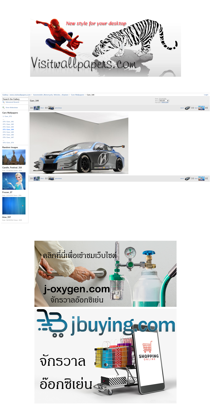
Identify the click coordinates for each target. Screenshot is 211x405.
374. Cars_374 (8, 142)
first (42, 108)
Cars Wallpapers (77, 95)
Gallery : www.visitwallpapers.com (16, 95)
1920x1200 (164, 102)
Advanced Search (12, 102)
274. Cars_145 (8, 132)
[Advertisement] (105, 10)
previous (58, 108)
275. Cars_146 (8, 135)
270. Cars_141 (8, 121)
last (196, 108)
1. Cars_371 (7, 116)
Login (206, 95)
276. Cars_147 (8, 137)
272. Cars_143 (8, 127)
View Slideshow (12, 107)
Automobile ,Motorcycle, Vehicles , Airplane (50, 95)
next (182, 108)
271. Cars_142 (8, 124)
